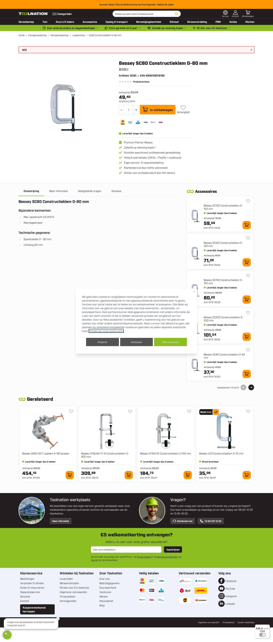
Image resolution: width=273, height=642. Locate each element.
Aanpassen (136, 342)
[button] (7, 634)
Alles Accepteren (170, 342)
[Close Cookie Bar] (194, 292)
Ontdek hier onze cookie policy (106, 330)
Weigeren (102, 342)
